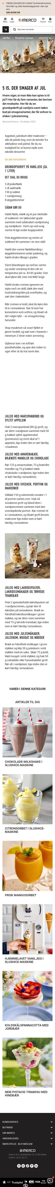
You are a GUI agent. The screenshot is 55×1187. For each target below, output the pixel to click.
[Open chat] (5, 29)
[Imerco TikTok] (27, 1166)
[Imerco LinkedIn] (36, 1166)
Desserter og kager (24, 38)
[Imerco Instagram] (23, 1166)
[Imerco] (27, 20)
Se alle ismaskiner (15, 159)
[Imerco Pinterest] (32, 1166)
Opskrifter (5, 38)
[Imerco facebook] (19, 1166)
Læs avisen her (13, 12)
